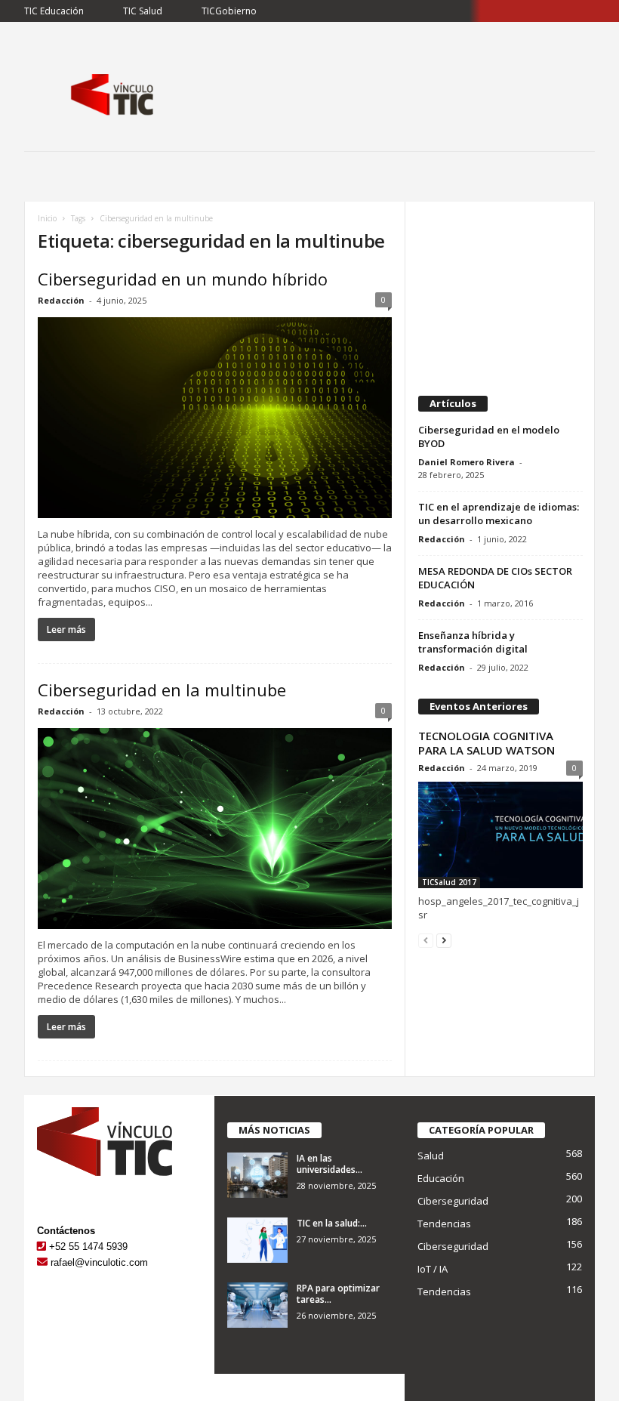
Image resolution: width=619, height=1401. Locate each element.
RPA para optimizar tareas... (338, 1294)
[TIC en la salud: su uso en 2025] (257, 1240)
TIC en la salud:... (332, 1223)
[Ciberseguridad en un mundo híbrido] (215, 417)
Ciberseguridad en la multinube (162, 689)
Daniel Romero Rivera (466, 462)
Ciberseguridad (452, 1201)
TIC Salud (142, 11)
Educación (440, 1178)
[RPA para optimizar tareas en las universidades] (257, 1305)
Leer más (66, 629)
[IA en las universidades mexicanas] (257, 1175)
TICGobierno (229, 11)
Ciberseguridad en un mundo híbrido (183, 278)
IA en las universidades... (329, 1164)
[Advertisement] (500, 292)
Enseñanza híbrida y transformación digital (473, 642)
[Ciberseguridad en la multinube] (215, 828)
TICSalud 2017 (449, 882)
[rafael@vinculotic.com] (42, 1262)
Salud (430, 1155)
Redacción (61, 300)
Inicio (47, 218)
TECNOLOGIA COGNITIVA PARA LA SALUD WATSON (486, 743)
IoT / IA (432, 1269)
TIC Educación (54, 11)
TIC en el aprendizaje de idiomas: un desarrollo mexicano (498, 513)
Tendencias (444, 1223)
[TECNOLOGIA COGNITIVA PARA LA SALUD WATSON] (500, 835)
